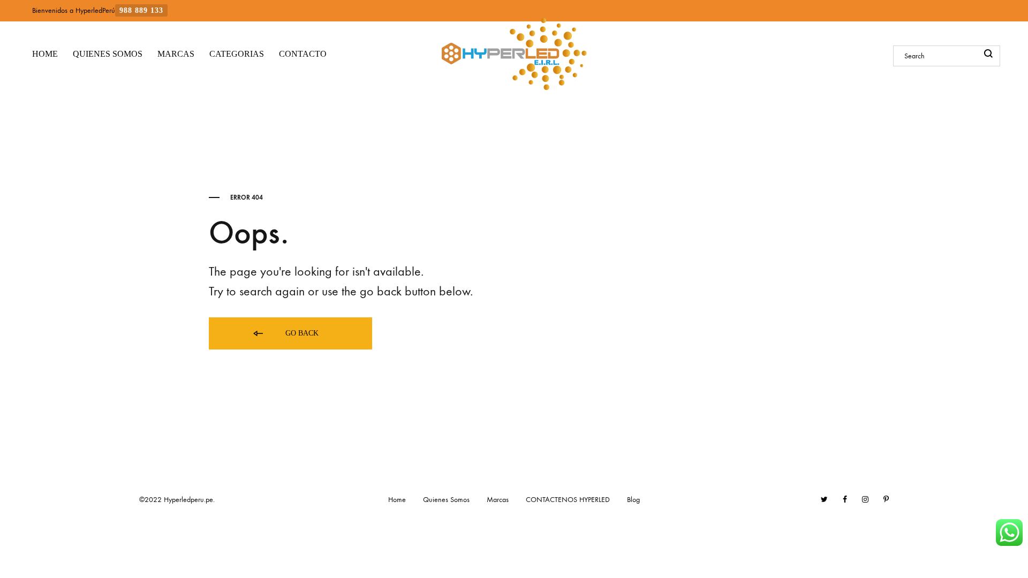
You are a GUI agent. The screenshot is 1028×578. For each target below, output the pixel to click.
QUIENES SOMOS (107, 54)
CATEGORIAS (236, 54)
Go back (301, 333)
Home (397, 499)
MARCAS (175, 54)
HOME (45, 54)
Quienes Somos (446, 499)
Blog (633, 499)
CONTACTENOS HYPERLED (568, 499)
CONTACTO (303, 54)
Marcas (498, 499)
